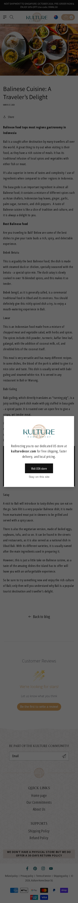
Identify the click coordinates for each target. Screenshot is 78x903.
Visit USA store (39, 468)
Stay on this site (39, 476)
